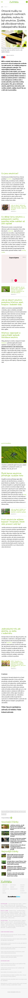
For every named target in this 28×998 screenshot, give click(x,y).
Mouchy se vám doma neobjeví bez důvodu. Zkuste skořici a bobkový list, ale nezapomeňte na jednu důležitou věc (18, 840)
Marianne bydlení (13, 888)
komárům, (9, 179)
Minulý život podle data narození (7, 908)
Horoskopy (16, 908)
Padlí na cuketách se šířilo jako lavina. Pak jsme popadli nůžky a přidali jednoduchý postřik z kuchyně (18, 834)
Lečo (21, 912)
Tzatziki (2, 913)
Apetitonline (13, 884)
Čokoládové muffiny (21, 910)
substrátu (10, 231)
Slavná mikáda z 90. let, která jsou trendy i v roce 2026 (11, 972)
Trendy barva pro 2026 (19, 924)
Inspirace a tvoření (9, 922)
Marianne (12, 886)
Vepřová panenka (10, 915)
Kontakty (5, 886)
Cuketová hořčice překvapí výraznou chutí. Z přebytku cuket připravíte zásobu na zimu (12, 968)
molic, (24, 494)
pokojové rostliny (20, 811)
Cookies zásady (23, 892)
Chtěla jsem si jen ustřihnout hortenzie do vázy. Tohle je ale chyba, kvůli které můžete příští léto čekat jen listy (16, 868)
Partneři (4, 892)
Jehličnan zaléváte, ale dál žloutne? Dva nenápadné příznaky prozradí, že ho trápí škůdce (17, 827)
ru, (11, 642)
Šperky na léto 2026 (23, 908)
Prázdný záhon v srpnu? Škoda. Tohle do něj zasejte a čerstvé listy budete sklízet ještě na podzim (16, 862)
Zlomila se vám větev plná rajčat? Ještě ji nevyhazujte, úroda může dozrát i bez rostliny (15, 874)
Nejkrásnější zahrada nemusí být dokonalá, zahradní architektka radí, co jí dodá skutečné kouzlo (13, 935)
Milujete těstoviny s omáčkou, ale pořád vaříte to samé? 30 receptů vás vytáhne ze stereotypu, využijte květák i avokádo (14, 984)
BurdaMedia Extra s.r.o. (15, 992)
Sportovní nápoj (4, 917)
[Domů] (6, 882)
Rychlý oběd (7, 913)
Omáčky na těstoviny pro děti (9, 905)
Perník (23, 912)
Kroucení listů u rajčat (20, 926)
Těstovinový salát (8, 916)
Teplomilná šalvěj (11, 926)
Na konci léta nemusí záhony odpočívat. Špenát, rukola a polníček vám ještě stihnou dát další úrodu (14, 939)
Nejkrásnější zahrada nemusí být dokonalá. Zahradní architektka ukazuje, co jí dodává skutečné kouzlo (15, 857)
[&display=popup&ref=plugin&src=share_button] (2, 57)
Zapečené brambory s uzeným (18, 916)
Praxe (6, 6)
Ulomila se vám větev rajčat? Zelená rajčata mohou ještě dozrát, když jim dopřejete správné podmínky (13, 948)
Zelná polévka (3, 915)
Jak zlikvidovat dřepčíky (11, 927)
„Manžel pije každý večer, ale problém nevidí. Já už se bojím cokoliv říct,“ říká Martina (14, 980)
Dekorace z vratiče (8, 923)
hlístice (4, 814)
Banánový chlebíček (14, 913)
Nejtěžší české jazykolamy (21, 906)
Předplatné (5, 884)
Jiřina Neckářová (10, 55)
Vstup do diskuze (5, 817)
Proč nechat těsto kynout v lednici (15, 903)
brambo (9, 642)
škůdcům (3, 343)
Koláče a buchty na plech (10, 906)
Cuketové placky (11, 917)
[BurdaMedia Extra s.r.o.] (14, 897)
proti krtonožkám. (6, 443)
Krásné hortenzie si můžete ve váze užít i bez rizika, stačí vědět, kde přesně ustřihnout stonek (14, 944)
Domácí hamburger (4, 912)
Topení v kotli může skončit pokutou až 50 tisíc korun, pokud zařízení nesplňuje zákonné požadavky (12, 952)
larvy (9, 811)
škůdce (13, 811)
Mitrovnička (3, 927)
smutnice (4, 811)
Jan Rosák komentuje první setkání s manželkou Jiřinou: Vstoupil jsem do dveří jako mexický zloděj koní (13, 975)
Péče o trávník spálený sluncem (15, 920)
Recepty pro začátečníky (14, 912)
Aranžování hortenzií (10, 924)
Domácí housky (18, 915)
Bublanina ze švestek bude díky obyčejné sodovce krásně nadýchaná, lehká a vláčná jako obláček (12, 956)
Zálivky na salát (22, 913)
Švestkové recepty (12, 910)
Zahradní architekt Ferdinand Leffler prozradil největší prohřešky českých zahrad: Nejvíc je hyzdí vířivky (13, 964)
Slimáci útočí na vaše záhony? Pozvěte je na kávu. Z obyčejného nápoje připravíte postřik (18, 847)
